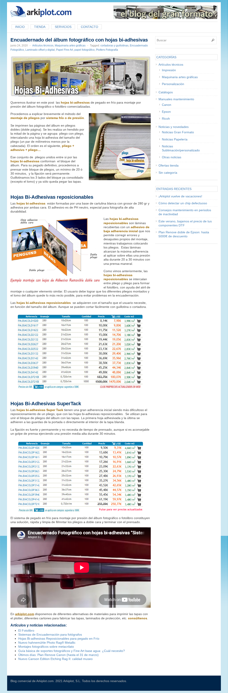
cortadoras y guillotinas (114, 45)
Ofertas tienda (169, 165)
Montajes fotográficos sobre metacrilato (46, 646)
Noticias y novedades (174, 127)
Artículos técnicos (42, 45)
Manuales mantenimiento (176, 99)
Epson (166, 111)
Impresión (169, 70)
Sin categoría (168, 172)
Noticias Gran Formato (178, 132)
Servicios (63, 27)
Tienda (39, 27)
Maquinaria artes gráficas (70, 45)
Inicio (20, 27)
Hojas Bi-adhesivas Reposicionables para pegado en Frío (58, 638)
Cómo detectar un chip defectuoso (183, 203)
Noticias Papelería (174, 139)
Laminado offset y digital (40, 49)
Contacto (89, 27)
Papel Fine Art (64, 49)
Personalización (173, 84)
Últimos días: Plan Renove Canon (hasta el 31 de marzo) (58, 655)
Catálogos (166, 92)
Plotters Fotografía (107, 49)
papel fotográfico (84, 49)
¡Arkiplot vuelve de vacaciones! (180, 196)
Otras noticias (171, 157)
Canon (166, 104)
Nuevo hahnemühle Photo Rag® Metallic (46, 642)
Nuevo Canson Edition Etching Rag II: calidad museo (55, 659)
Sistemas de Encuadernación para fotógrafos (50, 634)
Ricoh (166, 118)
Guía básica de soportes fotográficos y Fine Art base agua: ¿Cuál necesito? (71, 651)
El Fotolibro (26, 630)
